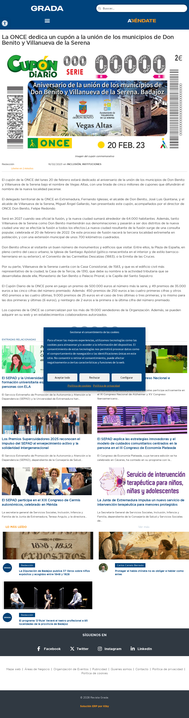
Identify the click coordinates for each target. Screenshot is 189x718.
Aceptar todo (62, 377)
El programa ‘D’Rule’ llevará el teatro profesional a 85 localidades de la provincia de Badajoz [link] (53, 622)
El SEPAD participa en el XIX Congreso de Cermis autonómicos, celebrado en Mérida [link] (41, 502)
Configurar (127, 377)
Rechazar (94, 377)
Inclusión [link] (74, 164)
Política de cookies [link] (79, 385)
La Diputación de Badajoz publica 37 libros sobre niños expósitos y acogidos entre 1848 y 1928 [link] (54, 572)
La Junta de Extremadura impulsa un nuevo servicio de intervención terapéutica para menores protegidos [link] (140, 502)
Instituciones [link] (91, 164)
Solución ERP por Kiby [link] (94, 706)
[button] (47, 21)
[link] (5, 23)
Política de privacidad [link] (106, 385)
